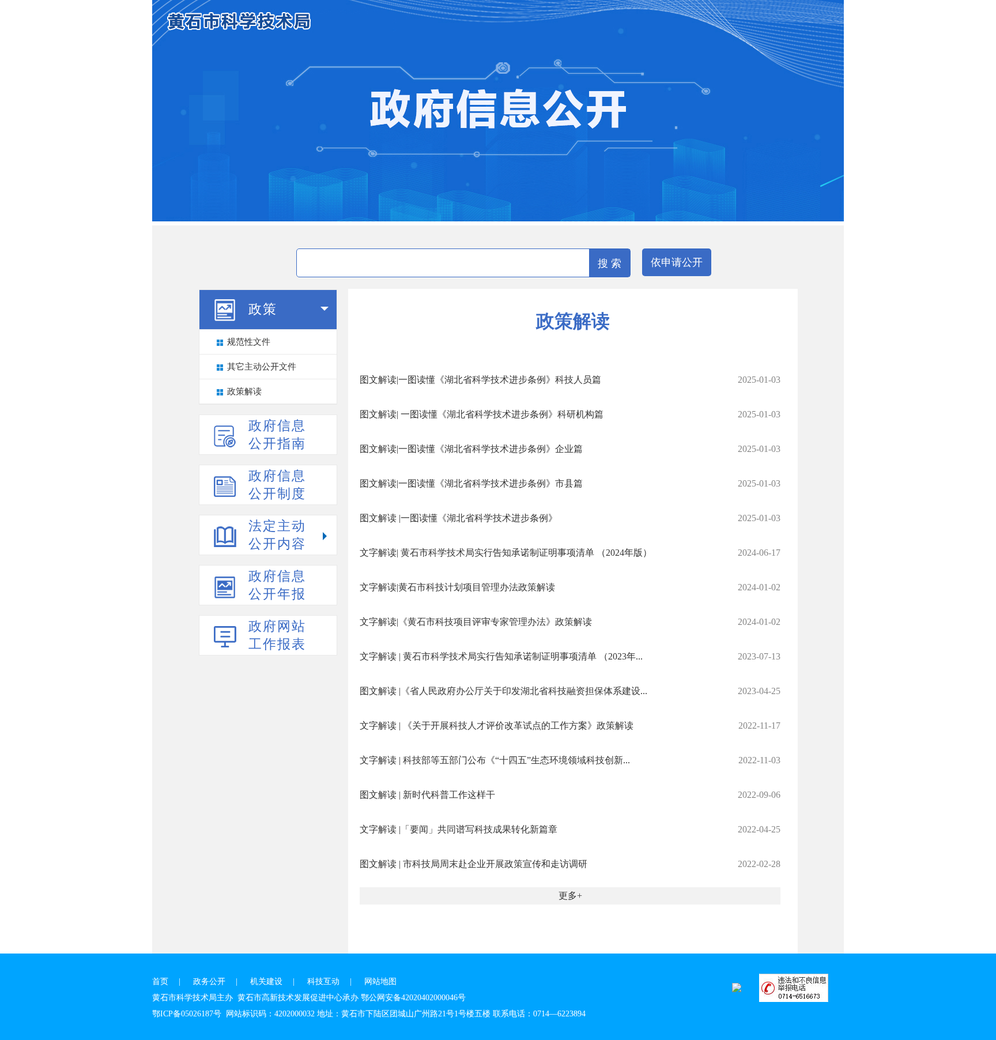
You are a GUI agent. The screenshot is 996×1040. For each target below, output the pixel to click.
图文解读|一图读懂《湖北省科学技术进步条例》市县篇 (471, 483)
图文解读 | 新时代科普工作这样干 (427, 795)
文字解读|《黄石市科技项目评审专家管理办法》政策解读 (476, 622)
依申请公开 (677, 262)
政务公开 (209, 981)
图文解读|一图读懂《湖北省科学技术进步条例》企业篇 (471, 449)
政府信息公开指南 (277, 435)
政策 (262, 309)
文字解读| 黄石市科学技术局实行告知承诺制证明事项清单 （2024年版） (506, 552)
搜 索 (609, 263)
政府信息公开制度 (277, 485)
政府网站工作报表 (277, 635)
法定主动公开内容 (277, 535)
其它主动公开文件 (261, 366)
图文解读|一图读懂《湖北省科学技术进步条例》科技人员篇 (480, 380)
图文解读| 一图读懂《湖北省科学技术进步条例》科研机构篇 (481, 414)
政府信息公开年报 (277, 585)
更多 (568, 895)
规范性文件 (248, 341)
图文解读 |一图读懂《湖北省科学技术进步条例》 (458, 518)
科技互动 (323, 981)
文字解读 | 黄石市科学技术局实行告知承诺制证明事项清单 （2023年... (501, 656)
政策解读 (244, 391)
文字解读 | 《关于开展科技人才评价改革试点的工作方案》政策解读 (496, 725)
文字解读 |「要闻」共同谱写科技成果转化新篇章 (458, 829)
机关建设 (266, 981)
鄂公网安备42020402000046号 (413, 997)
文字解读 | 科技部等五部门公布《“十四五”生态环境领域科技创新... (495, 760)
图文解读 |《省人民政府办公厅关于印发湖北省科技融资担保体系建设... (503, 691)
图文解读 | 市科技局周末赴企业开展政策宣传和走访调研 (473, 864)
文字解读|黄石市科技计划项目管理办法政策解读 (457, 587)
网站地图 (380, 981)
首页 (160, 981)
